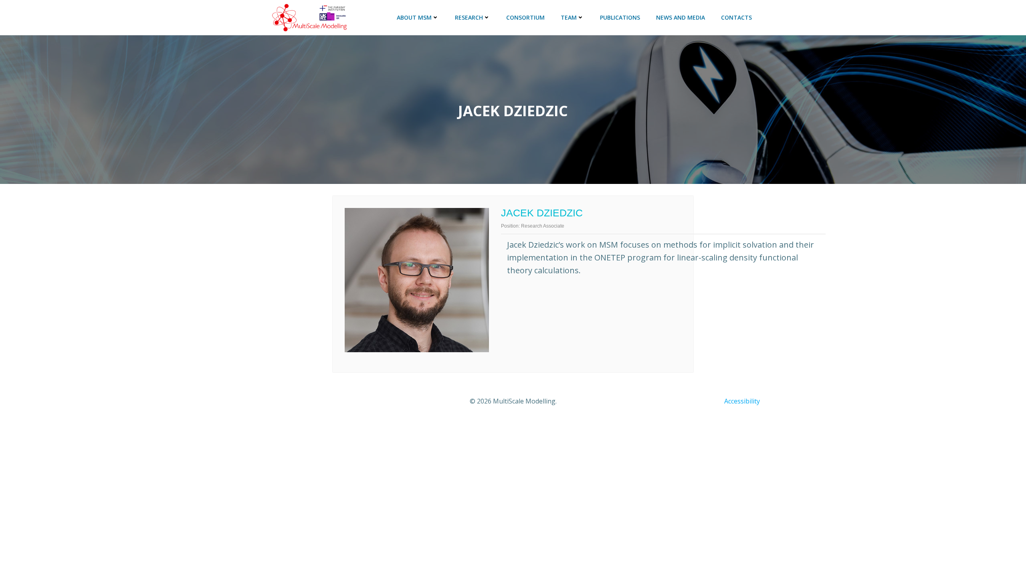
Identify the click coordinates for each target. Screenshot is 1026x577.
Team (569, 17)
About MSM (414, 17)
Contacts (736, 17)
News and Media (680, 17)
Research (469, 17)
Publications (620, 17)
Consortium (525, 17)
